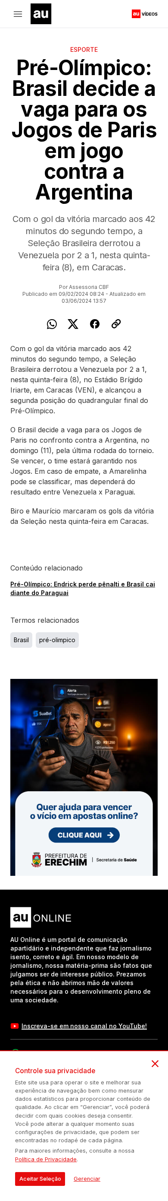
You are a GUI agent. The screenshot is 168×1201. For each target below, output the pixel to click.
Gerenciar (87, 1179)
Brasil (21, 639)
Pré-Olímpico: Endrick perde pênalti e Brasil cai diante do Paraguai (82, 588)
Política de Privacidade (46, 1159)
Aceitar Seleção (40, 1179)
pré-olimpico (57, 639)
